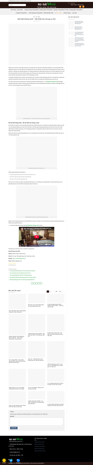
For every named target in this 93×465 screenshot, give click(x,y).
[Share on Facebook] (32, 283)
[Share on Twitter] (34, 283)
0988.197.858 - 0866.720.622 (77, 4)
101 (60, 291)
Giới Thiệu (13, 9)
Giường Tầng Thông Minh (31, 9)
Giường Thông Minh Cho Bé (61, 9)
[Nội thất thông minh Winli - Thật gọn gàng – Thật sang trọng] (46, 5)
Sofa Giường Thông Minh (35, 13)
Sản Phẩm (20, 9)
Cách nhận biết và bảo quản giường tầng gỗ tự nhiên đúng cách (79, 22)
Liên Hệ (75, 13)
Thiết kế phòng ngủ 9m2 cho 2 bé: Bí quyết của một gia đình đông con (79, 44)
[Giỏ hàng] (83, 7)
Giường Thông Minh (21, 13)
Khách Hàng (67, 13)
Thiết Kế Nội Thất (48, 13)
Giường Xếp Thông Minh (76, 9)
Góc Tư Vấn (58, 13)
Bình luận (12, 416)
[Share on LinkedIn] (41, 283)
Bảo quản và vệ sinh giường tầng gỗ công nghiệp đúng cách (78, 28)
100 (56, 291)
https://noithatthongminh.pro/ (19, 258)
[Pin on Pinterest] (39, 283)
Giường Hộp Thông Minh (46, 9)
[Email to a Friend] (37, 283)
